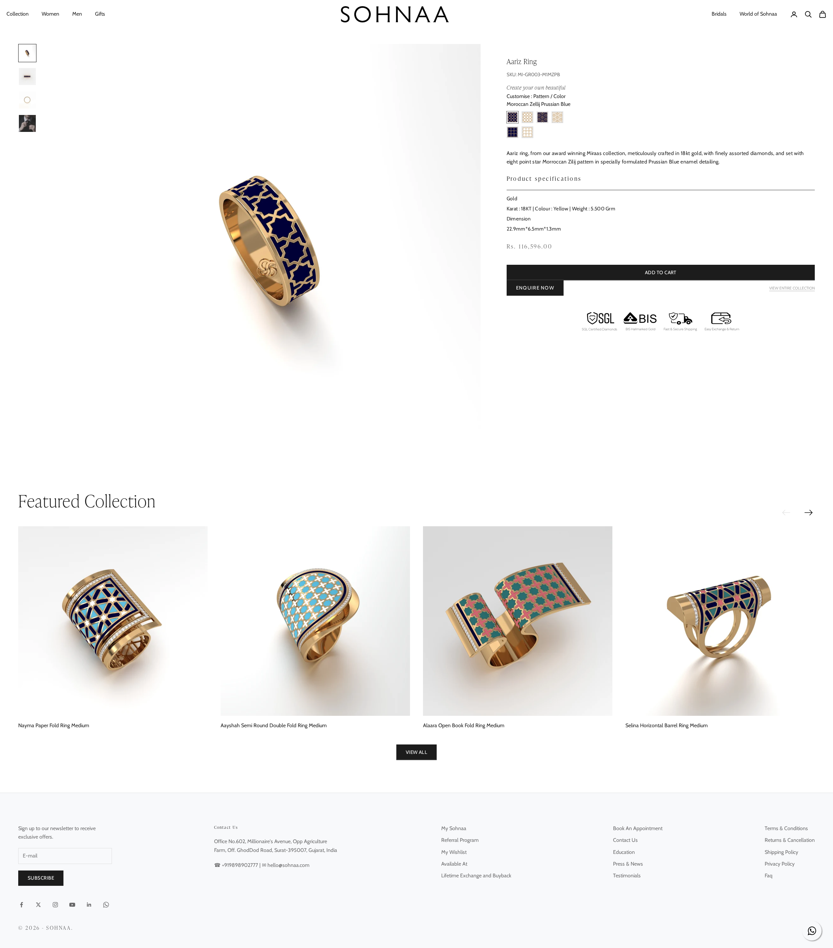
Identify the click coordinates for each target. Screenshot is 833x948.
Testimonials (627, 875)
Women (50, 14)
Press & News (628, 864)
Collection (18, 14)
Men (77, 14)
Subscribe (41, 878)
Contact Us (625, 840)
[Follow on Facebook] (21, 904)
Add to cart (660, 273)
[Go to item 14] (27, 123)
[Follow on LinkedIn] (89, 904)
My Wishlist (454, 852)
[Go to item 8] (27, 76)
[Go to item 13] (27, 100)
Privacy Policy (780, 864)
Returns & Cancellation (790, 840)
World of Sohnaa (758, 14)
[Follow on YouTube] (72, 904)
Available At (454, 864)
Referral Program (460, 840)
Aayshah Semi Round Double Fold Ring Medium (274, 725)
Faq (768, 875)
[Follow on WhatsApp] (106, 904)
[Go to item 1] (27, 53)
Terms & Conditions (786, 828)
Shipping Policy (781, 852)
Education (624, 852)
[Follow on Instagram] (55, 904)
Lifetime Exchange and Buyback (476, 875)
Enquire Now (535, 288)
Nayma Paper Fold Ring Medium (53, 725)
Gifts (100, 14)
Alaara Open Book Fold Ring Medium (463, 725)
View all (417, 752)
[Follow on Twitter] (38, 904)
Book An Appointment (637, 828)
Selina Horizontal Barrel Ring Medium (666, 725)
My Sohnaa (453, 828)
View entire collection (792, 288)
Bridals (719, 14)
